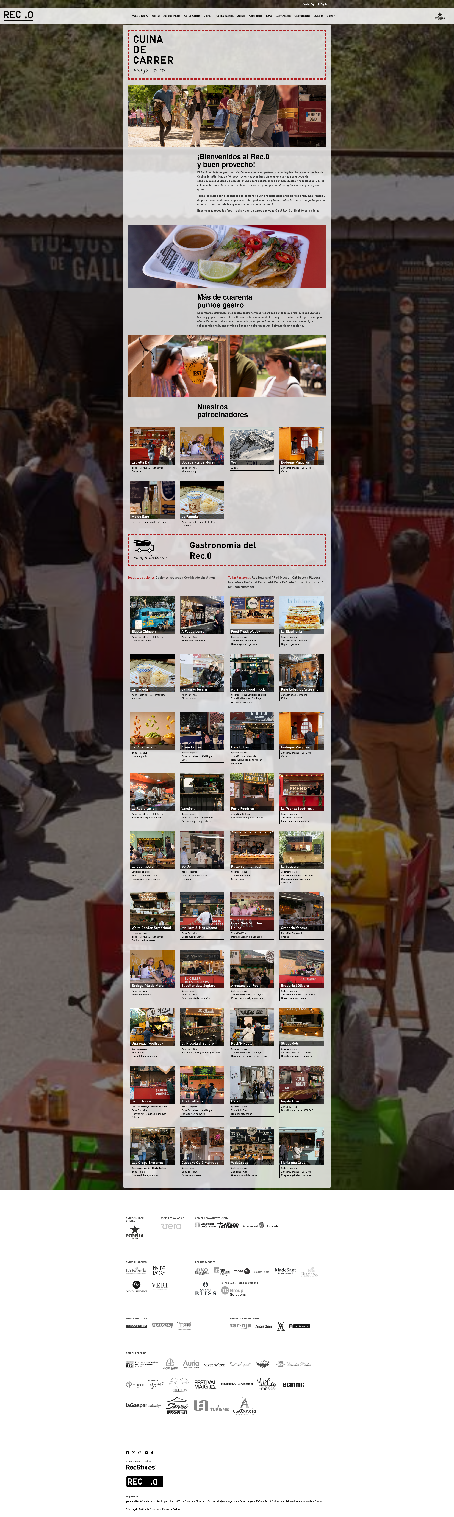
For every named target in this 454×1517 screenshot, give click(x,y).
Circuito (208, 16)
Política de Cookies (171, 1509)
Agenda (241, 16)
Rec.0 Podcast (283, 16)
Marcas (156, 16)
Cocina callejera (225, 16)
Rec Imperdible (171, 16)
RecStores (141, 1467)
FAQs (269, 16)
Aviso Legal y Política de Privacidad (143, 1509)
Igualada (318, 16)
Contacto (332, 16)
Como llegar (255, 16)
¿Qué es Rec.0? (140, 16)
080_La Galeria (192, 16)
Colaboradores (302, 16)
